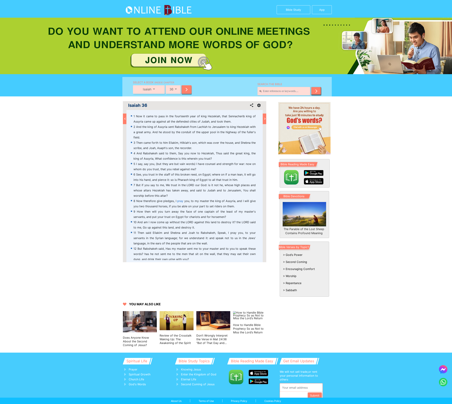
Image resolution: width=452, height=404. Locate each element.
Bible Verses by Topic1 (294, 247)
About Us (176, 400)
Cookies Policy (272, 400)
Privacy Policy (239, 400)
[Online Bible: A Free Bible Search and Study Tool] (147, 9)
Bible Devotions (293, 196)
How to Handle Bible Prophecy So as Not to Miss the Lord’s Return (248, 328)
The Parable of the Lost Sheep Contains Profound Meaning (304, 231)
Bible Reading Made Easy (297, 164)
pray (180, 201)
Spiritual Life (136, 361)
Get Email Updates (298, 361)
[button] (187, 89)
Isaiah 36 (137, 105)
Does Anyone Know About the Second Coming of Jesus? (136, 341)
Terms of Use (206, 400)
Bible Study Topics (194, 361)
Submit (314, 395)
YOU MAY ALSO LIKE (145, 304)
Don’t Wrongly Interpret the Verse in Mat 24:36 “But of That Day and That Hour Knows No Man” (212, 339)
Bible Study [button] (293, 9)
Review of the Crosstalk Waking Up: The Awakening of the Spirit (176, 339)
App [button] (322, 9)
